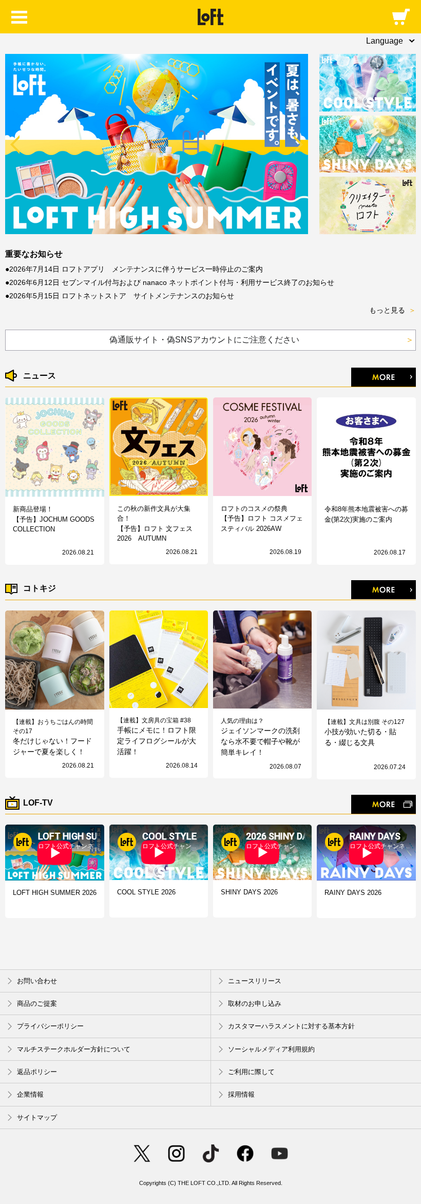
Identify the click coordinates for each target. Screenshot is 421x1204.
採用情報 (241, 1095)
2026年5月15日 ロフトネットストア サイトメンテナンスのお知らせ (121, 296)
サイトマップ (37, 1117)
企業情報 (30, 1095)
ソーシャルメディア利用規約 (271, 1049)
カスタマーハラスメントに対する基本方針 (291, 1026)
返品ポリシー (37, 1072)
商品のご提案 (37, 1003)
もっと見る (392, 310)
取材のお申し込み (254, 1003)
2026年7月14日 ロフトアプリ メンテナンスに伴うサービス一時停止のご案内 (136, 269)
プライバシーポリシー (50, 1026)
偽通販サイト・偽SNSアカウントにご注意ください (261, 339)
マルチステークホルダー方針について (73, 1049)
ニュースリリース (254, 981)
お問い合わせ (37, 981)
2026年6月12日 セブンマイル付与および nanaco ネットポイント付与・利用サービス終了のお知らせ (171, 282)
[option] (157, 144)
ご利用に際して (251, 1072)
